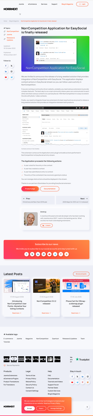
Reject (41, 408)
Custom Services (54, 391)
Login (83, 4)
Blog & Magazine (67, 4)
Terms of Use (30, 375)
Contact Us (30, 388)
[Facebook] (6, 66)
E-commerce (8, 339)
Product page (30, 189)
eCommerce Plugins (11, 378)
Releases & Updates (70, 339)
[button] (20, 14)
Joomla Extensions (10, 375)
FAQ (49, 375)
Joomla (19, 339)
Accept (29, 408)
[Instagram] (11, 71)
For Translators (9, 385)
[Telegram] (11, 77)
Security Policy (31, 385)
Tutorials (7, 342)
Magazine (29, 339)
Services (44, 4)
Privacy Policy (31, 378)
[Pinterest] (61, 254)
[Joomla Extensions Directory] (66, 254)
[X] (32, 254)
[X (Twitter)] (11, 66)
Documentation (49, 189)
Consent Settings (32, 391)
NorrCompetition (42, 339)
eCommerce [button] (32, 4)
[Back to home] (11, 9)
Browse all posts (81, 274)
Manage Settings (56, 408)
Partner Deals (53, 388)
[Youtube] (6, 77)
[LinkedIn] (6, 71)
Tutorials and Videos (55, 382)
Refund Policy (31, 382)
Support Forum (53, 385)
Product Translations (11, 382)
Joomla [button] (21, 4)
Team (83, 339)
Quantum (55, 339)
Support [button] (54, 4)
